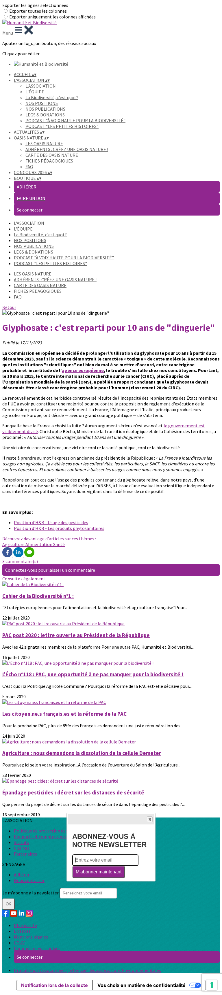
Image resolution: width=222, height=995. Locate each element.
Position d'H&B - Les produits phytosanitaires (59, 528)
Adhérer (21, 874)
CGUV (19, 942)
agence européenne (83, 370)
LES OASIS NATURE (44, 143)
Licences (22, 931)
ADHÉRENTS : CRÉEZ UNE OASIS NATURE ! (66, 149)
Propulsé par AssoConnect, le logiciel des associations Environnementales (87, 970)
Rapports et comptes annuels (43, 836)
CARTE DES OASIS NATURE (51, 155)
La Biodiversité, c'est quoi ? (51, 97)
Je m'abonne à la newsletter (31, 893)
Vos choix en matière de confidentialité (141, 985)
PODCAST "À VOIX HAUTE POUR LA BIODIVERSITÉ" (75, 120)
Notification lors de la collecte (54, 985)
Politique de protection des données (49, 831)
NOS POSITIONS (41, 103)
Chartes (21, 848)
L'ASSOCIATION (40, 86)
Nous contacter (29, 880)
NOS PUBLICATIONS (45, 109)
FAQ (29, 166)
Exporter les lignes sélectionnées (35, 5)
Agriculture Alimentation (27, 544)
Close (150, 819)
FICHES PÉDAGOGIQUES (49, 161)
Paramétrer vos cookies (37, 948)
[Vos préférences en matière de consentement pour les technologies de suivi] (211, 984)
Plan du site (25, 925)
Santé (59, 544)
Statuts (21, 842)
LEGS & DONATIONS (45, 115)
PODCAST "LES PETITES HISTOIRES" (62, 126)
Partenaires (25, 854)
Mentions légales (31, 937)
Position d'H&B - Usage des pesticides (51, 522)
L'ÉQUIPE (34, 92)
